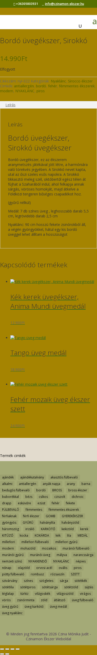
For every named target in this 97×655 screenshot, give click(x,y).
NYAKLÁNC (24, 90)
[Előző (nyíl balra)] (2, 654)
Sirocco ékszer (80, 81)
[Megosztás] (12, 649)
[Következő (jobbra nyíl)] (7, 654)
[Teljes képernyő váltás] (7, 649)
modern (6, 90)
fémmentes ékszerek (77, 85)
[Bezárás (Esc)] (18, 649)
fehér (52, 85)
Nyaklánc (58, 81)
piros (40, 90)
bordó (41, 85)
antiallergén (24, 85)
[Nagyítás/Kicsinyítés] (2, 649)
